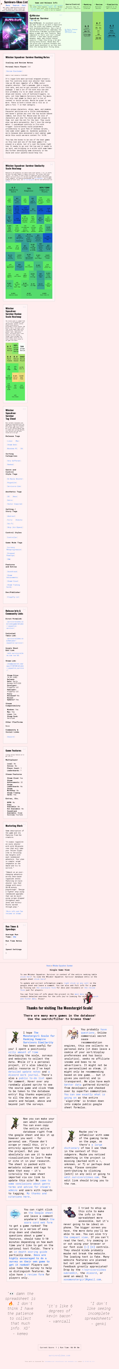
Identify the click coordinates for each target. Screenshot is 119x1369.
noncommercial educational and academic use (61, 1361)
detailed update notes (24, 1071)
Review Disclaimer (14, 71)
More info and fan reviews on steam (14, 912)
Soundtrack (12, 571)
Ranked (10, 464)
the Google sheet (41, 1212)
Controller (12, 537)
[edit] (60, 15)
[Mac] (35, 21)
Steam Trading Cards (13, 586)
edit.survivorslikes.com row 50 (15, 654)
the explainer (39, 178)
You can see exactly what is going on (84, 1096)
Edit (24, 5)
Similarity (112, 4)
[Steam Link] (31, 16)
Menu (8, 5)
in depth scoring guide (30, 1251)
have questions (94, 1031)
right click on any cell (76, 983)
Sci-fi (10, 524)
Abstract (11, 516)
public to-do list (31, 1078)
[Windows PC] (34, 21)
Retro (9, 500)
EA (32, 20)
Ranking (87, 4)
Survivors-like (70, 32)
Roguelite (68, 31)
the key (8, 181)
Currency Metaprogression (14, 548)
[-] (32, 8)
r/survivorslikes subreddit (85, 1271)
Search (16, 5)
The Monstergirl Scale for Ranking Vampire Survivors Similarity (39, 1037)
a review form (34, 1274)
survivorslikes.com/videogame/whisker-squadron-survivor (15, 625)
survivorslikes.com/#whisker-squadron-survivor (15, 640)
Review (99, 4)
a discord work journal (29, 1073)
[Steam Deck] (38, 21)
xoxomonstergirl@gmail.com (82, 1279)
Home (48, 965)
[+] (35, 8)
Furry (9, 520)
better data (72, 1084)
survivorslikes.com (59, 1355)
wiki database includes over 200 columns (48, 5)
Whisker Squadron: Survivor (39, 17)
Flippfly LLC (13, 597)
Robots (19, 520)
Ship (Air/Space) (15, 527)
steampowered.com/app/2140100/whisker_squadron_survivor (15, 667)
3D (8, 496)
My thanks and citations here (27, 1195)
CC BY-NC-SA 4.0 (88, 1361)
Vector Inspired (14, 504)
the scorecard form (45, 988)
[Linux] (37, 21)
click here (25, 977)
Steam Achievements (12, 576)
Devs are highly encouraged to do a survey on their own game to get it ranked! (29, 1259)
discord (91, 1272)
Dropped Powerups (11, 554)
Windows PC (12, 448)
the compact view (76, 1237)
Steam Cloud (12, 581)
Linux (9, 441)
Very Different (13, 461)
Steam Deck (12, 445)
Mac (17, 441)
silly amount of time (23, 1052)
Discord (10, 737)
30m (8, 559)
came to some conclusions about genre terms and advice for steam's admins (29, 1185)
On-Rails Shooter (71, 29)
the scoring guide (29, 179)
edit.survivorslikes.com (81, 1177)
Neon (15, 496)
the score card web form (39, 1221)
